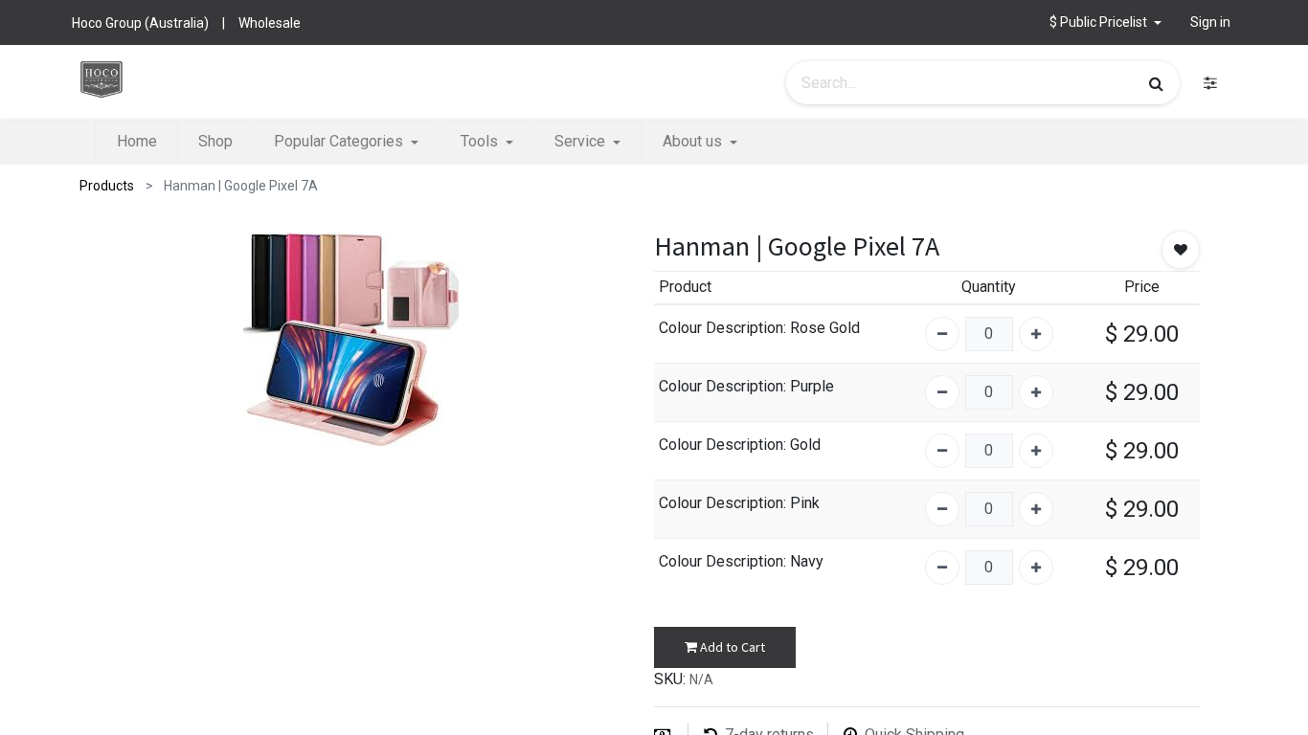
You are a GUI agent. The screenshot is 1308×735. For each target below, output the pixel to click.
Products (106, 185)
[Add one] (1036, 334)
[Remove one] (942, 334)
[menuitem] (136, 141)
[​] (1210, 83)
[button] (1105, 22)
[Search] (1156, 83)
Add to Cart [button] (731, 647)
